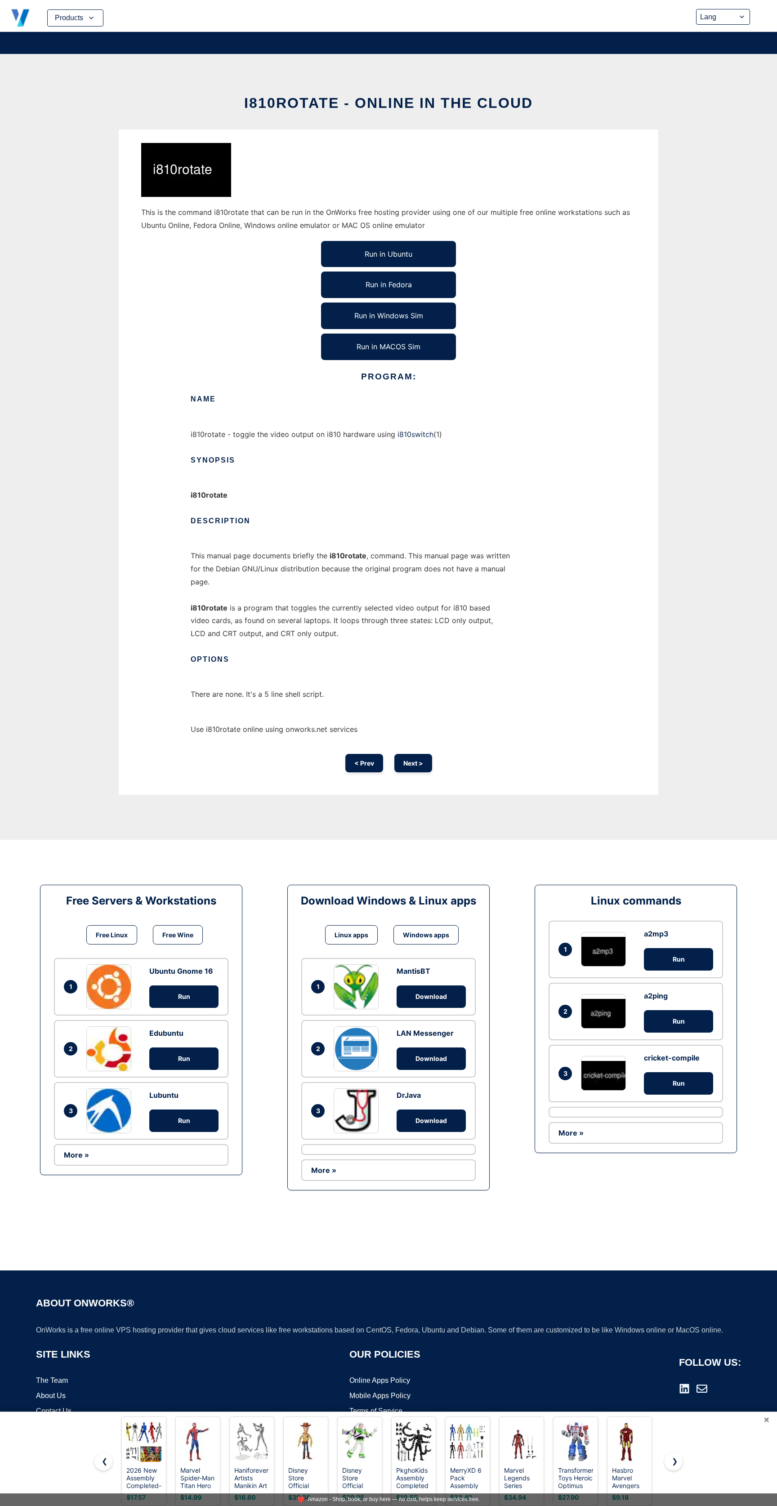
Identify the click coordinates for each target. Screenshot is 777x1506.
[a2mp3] (605, 949)
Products (69, 18)
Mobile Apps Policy (380, 1395)
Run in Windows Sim (388, 315)
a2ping (656, 995)
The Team (52, 1380)
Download (431, 996)
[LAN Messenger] (358, 1048)
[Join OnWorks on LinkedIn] (684, 1388)
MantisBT (413, 971)
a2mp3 (656, 933)
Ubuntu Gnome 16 (181, 971)
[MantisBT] (358, 986)
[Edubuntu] (111, 1048)
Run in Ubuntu (388, 254)
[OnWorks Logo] (20, 17)
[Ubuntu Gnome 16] (111, 986)
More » (76, 1154)
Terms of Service (375, 1411)
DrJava (409, 1095)
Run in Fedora (389, 284)
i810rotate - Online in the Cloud (388, 103)
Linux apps (351, 935)
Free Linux (112, 935)
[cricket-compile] (605, 1073)
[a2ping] (605, 1011)
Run (184, 996)
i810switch (415, 434)
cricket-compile (672, 1057)
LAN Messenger (425, 1033)
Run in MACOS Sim (388, 346)
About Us (51, 1395)
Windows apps (426, 935)
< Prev (364, 763)
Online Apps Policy (379, 1380)
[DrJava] (358, 1110)
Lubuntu (164, 1095)
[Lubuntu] (111, 1110)
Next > (413, 763)
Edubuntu (166, 1033)
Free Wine (177, 935)
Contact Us (53, 1411)
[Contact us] (702, 1388)
